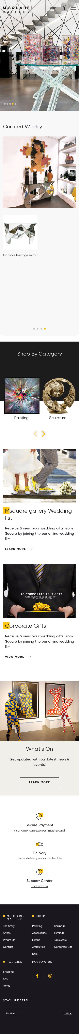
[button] (5, 104)
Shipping (8, 972)
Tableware (60, 940)
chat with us (39, 886)
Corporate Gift (63, 947)
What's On (9, 940)
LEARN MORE (15, 55)
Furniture (59, 933)
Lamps (36, 940)
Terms (6, 986)
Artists (7, 933)
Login (52, 8)
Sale (35, 954)
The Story (9, 926)
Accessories (39, 933)
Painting (37, 926)
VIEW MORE (15, 657)
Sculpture (60, 926)
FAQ (5, 979)
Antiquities (38, 947)
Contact (8, 947)
